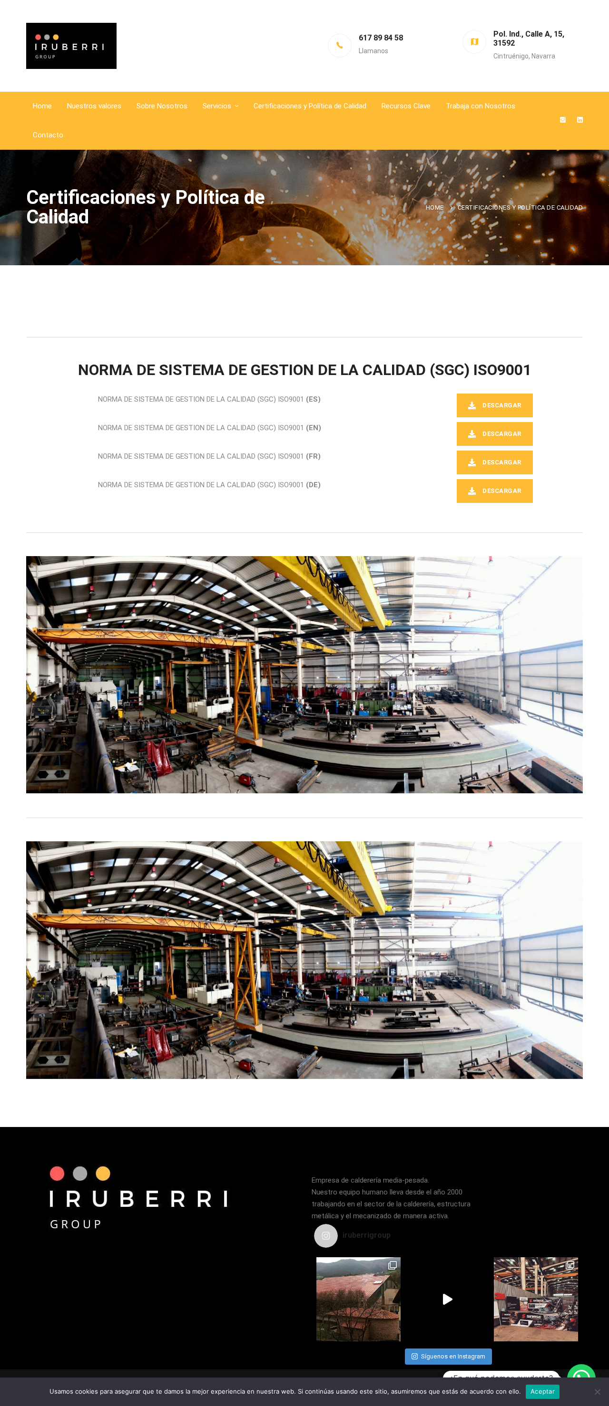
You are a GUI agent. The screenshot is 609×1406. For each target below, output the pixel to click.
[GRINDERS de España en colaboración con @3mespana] (447, 1299)
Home (435, 207)
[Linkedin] (580, 120)
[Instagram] (562, 120)
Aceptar (542, 1391)
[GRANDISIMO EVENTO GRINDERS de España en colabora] (536, 1299)
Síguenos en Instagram (453, 1356)
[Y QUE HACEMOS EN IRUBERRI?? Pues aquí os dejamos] (358, 1299)
